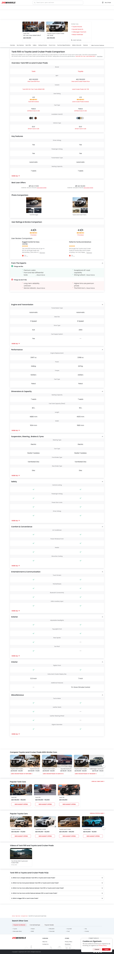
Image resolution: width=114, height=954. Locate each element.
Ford (68, 931)
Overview (12, 45)
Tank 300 (37, 797)
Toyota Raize (86, 829)
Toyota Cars (99, 813)
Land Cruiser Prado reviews (80, 102)
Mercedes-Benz (17, 931)
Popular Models (49, 925)
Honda (87, 931)
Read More (41, 275)
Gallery (35, 45)
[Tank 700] (69, 789)
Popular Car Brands (19, 925)
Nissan (33, 929)
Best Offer (28, 45)
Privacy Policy (68, 941)
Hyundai (69, 929)
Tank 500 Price (35, 81)
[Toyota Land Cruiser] (69, 821)
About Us (44, 941)
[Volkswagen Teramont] (96, 761)
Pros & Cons (52, 45)
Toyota (80, 71)
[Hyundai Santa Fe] (64, 761)
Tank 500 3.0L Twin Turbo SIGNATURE (85, 56)
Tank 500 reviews (33, 102)
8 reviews (33, 235)
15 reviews (80, 235)
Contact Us (45, 944)
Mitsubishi (51, 929)
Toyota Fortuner (77, 27)
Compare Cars (24, 916)
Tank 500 (26, 33)
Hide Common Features (97, 45)
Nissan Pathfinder (77, 34)
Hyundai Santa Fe (77, 29)
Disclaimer (67, 944)
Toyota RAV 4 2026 (40, 829)
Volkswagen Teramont (79, 32)
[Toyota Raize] (93, 821)
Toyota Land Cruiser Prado (55, 33)
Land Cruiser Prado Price (82, 81)
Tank (33, 71)
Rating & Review (42, 45)
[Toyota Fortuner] (32, 761)
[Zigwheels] (9, 3)
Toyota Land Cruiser (65, 829)
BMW (32, 931)
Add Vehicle (77, 40)
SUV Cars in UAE (34, 129)
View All (15, 176)
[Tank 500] (33, 27)
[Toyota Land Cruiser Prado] (57, 27)
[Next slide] (103, 765)
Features (85, 45)
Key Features (20, 45)
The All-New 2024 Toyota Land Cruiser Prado (19, 861)
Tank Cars (100, 781)
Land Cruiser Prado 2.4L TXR (80, 89)
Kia (86, 929)
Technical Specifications (63, 45)
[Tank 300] (45, 789)
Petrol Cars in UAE (34, 111)
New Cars (18, 916)
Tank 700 (61, 797)
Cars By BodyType (35, 925)
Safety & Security (76, 45)
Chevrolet (51, 931)
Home (13, 916)
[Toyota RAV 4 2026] (45, 821)
